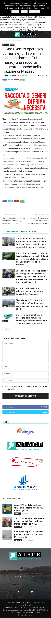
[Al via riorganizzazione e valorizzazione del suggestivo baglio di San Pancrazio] (8, 291)
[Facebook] (18, 593)
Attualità (12, 41)
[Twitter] (32, 593)
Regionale (18, 527)
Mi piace (44, 407)
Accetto (15, 12)
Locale (19, 41)
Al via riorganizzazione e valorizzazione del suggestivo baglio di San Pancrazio (30, 291)
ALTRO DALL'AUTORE (29, 232)
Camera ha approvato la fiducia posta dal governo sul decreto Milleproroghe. (28, 534)
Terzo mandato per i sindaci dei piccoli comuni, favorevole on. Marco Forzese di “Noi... (29, 521)
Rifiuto (24, 12)
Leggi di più (34, 12)
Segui (44, 412)
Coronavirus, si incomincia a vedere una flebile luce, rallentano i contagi (13, 220)
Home (4, 41)
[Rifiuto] (48, 8)
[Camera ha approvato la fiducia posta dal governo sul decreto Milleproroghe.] (7, 535)
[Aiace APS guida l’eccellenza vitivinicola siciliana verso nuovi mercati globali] (7, 509)
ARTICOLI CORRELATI (10, 232)
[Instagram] (25, 593)
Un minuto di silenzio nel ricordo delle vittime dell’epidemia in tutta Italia (38, 220)
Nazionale (18, 540)
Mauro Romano (10, 76)
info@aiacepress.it (30, 576)
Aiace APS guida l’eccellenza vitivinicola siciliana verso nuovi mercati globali (28, 508)
